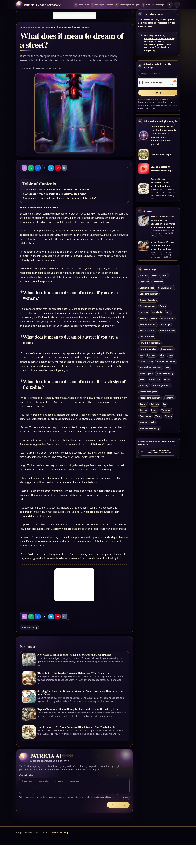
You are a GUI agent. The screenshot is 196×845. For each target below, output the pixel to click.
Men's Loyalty (146, 373)
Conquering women (149, 294)
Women (168, 416)
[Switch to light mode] (170, 5)
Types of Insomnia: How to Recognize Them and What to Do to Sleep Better (78, 709)
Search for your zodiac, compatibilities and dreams (156, 452)
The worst (166, 410)
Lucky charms (146, 361)
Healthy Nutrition (148, 324)
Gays (168, 312)
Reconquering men (148, 391)
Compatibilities (147, 288)
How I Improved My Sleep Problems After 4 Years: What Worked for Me (77, 727)
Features (144, 312)
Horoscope (165, 324)
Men (167, 367)
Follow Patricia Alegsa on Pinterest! (39, 207)
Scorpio (143, 404)
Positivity (144, 385)
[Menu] (177, 5)
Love (171, 355)
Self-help (155, 404)
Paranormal (154, 379)
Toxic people (145, 416)
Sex (164, 404)
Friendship (157, 312)
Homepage (25, 27)
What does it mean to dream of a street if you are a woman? (57, 189)
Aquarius (144, 275)
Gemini (143, 318)
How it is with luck (148, 349)
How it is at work (148, 330)
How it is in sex (147, 336)
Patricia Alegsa (36, 68)
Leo (141, 355)
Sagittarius (169, 398)
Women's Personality (149, 428)
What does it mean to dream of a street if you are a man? (55, 193)
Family (163, 306)
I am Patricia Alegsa (153, 13)
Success (143, 410)
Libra (162, 355)
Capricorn (144, 281)
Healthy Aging (167, 318)
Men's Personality (165, 373)
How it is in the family (150, 343)
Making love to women (150, 367)
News (142, 379)
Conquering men (166, 288)
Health (154, 318)
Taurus (154, 410)
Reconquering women (150, 398)
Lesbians (151, 355)
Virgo (157, 416)
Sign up (158, 93)
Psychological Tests (162, 385)
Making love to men (166, 361)
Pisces (167, 379)
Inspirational (167, 349)
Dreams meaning (41, 27)
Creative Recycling (148, 300)
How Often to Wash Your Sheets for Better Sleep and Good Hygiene (74, 654)
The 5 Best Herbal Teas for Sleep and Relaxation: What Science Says (74, 673)
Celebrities (158, 281)
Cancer (164, 275)
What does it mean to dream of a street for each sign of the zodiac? (60, 198)
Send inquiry (118, 805)
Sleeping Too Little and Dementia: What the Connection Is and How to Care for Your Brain (80, 692)
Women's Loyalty (148, 422)
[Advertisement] (74, 15)
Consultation (26, 775)
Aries (154, 275)
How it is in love (167, 330)
